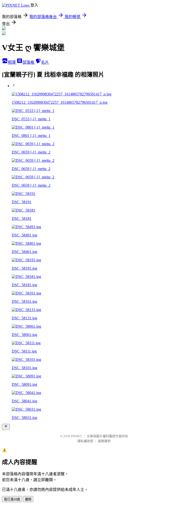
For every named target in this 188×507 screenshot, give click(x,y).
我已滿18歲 (12, 499)
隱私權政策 (85, 441)
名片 (45, 62)
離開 (28, 499)
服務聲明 (104, 441)
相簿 (12, 62)
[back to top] (6, 427)
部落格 (29, 62)
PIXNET (76, 436)
